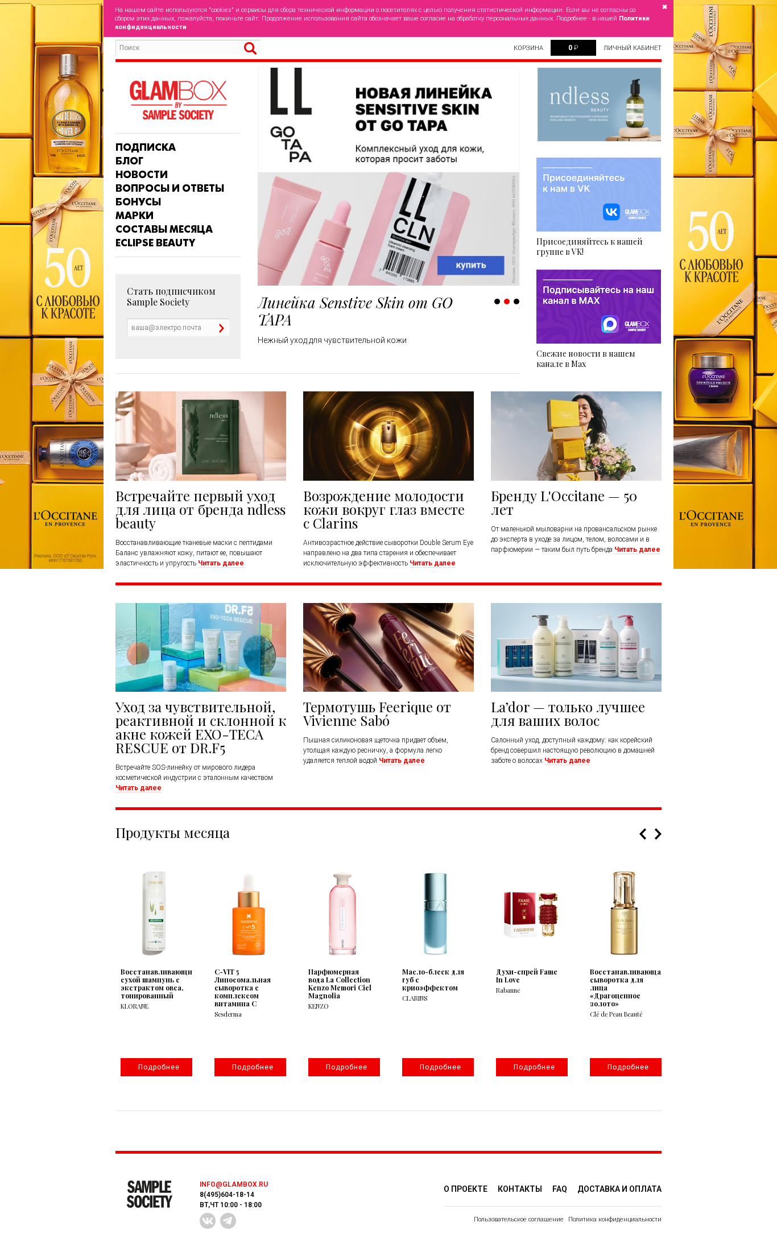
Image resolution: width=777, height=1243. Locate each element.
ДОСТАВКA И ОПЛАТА (619, 1189)
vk (208, 1221)
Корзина (528, 48)
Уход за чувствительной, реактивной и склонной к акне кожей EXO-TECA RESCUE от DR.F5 (200, 727)
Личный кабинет (633, 48)
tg (228, 1221)
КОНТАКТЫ (520, 1189)
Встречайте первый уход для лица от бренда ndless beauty (200, 509)
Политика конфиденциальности (615, 1219)
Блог (129, 161)
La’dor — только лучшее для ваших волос (568, 713)
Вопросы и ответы (169, 188)
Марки (134, 215)
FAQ (559, 1189)
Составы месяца (164, 229)
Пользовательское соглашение (519, 1219)
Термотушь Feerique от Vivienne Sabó (377, 713)
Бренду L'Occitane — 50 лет (564, 502)
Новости (141, 174)
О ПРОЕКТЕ (465, 1189)
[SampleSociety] (178, 100)
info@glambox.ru (234, 1184)
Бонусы (138, 202)
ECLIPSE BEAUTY (155, 243)
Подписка (145, 147)
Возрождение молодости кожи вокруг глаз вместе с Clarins (384, 509)
